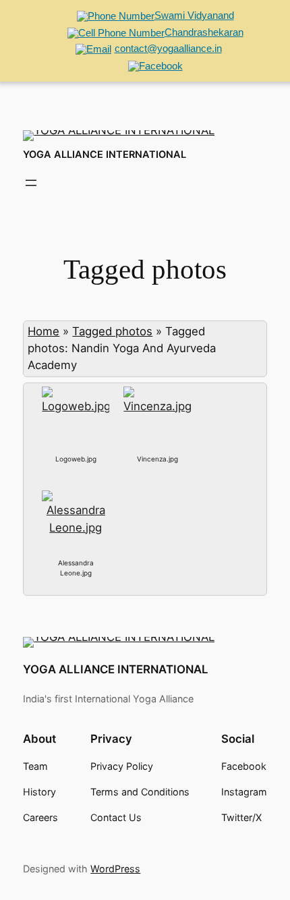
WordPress (115, 868)
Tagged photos (112, 331)
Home (43, 331)
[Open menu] (31, 183)
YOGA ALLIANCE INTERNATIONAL (104, 154)
